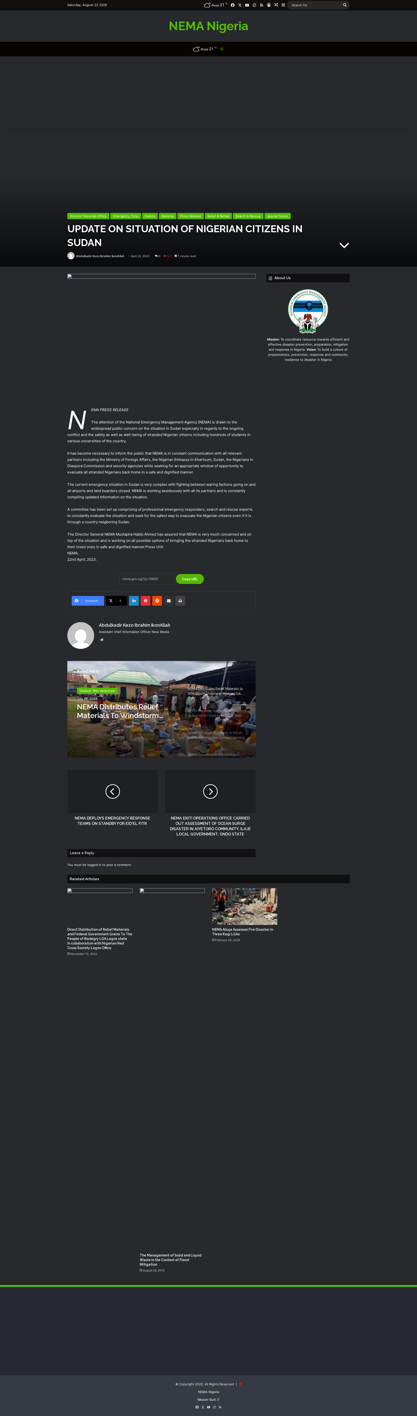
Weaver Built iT (208, 1399)
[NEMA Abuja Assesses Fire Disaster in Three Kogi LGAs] (244, 906)
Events (150, 216)
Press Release (190, 216)
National (167, 216)
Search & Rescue (248, 216)
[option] (161, 709)
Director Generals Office (88, 216)
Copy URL (190, 579)
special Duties (277, 216)
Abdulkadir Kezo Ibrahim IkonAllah (100, 256)
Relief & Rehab (218, 216)
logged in (94, 865)
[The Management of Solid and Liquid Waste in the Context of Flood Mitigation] (172, 1069)
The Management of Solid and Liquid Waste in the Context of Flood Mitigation (170, 1259)
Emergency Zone (126, 216)
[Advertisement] (208, 92)
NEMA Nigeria (208, 1392)
